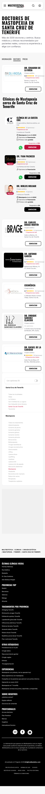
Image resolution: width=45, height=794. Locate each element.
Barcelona (5, 591)
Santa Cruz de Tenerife (15, 406)
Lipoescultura (12, 454)
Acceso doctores (7, 712)
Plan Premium (6, 715)
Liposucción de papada (15, 464)
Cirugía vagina (6, 657)
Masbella (5, 573)
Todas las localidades (15, 394)
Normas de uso (25, 767)
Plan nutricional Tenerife (10, 639)
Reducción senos (14, 476)
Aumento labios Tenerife (9, 629)
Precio (25, 59)
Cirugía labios (6, 651)
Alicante (4, 601)
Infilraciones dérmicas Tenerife (12, 623)
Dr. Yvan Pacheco (26, 156)
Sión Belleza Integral (8, 579)
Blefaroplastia (12, 442)
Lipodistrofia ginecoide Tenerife (12, 619)
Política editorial (33, 770)
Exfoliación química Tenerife (11, 616)
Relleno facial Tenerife (9, 632)
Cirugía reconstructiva (15, 447)
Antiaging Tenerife (8, 610)
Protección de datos (12, 767)
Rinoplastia (12, 479)
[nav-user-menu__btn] (40, 5)
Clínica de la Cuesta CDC (27, 119)
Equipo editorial (7, 700)
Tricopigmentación (8, 664)
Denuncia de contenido (9, 703)
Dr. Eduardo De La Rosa (32, 69)
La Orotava (12, 399)
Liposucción (12, 462)
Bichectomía (12, 440)
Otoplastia (11, 471)
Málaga (4, 598)
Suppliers (5, 722)
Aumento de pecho (14, 427)
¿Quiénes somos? (7, 697)
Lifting (10, 452)
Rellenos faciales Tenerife (10, 626)
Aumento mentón (13, 435)
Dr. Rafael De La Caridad (32, 348)
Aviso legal (21, 770)
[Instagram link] (15, 732)
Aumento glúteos (13, 432)
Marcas (4, 719)
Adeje (10, 397)
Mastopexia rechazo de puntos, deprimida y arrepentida (20, 689)
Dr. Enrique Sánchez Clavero (30, 318)
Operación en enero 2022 (10, 682)
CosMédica (29, 285)
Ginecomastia (12, 449)
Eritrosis (4, 660)
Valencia (4, 595)
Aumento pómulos (14, 437)
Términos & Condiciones (21, 773)
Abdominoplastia (13, 425)
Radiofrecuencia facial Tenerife (12, 636)
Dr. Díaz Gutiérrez (7, 576)
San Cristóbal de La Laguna (17, 402)
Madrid (4, 588)
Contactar (33, 89)
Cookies (34, 767)
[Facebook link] (22, 732)
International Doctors (8, 725)
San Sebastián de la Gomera (17, 404)
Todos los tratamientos (15, 423)
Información (6, 59)
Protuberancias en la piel (10, 647)
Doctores (17, 59)
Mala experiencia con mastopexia (12, 676)
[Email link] (30, 732)
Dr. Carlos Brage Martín (31, 223)
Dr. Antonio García (30, 255)
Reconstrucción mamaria (16, 474)
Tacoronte (11, 409)
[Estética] (16, 6)
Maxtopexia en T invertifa (10, 685)
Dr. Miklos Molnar (26, 186)
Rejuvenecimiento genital (10, 654)
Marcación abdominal (15, 466)
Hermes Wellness (7, 566)
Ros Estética (6, 570)
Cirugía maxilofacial (14, 444)
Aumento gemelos (14, 430)
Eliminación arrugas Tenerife (11, 613)
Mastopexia (12, 469)
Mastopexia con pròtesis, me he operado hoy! (16, 672)
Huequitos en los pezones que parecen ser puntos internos (20, 679)
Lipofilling (11, 457)
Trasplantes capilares (15, 481)
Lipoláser (11, 459)
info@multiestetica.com (32, 762)
